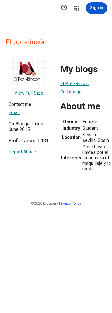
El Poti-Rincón (74, 83)
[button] (64, 8)
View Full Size (28, 93)
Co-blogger (71, 92)
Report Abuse (22, 151)
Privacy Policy (70, 203)
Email (14, 112)
